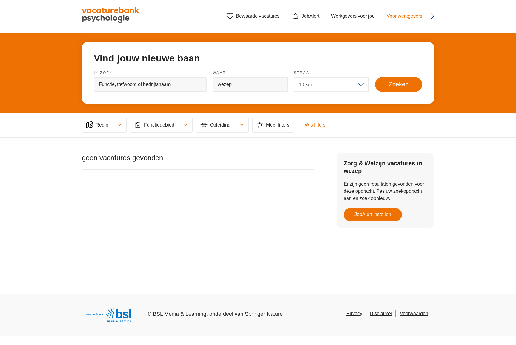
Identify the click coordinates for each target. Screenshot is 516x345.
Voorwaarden (414, 313)
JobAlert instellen (372, 214)
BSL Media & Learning (179, 314)
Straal (303, 73)
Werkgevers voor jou (353, 16)
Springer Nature (264, 314)
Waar (219, 73)
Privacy (354, 313)
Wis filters (315, 124)
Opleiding (220, 124)
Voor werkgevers (404, 16)
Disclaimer (381, 313)
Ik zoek (103, 73)
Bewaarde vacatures (258, 16)
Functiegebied (159, 124)
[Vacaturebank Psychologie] (110, 16)
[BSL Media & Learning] (109, 316)
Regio (102, 124)
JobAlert (310, 16)
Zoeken (398, 84)
